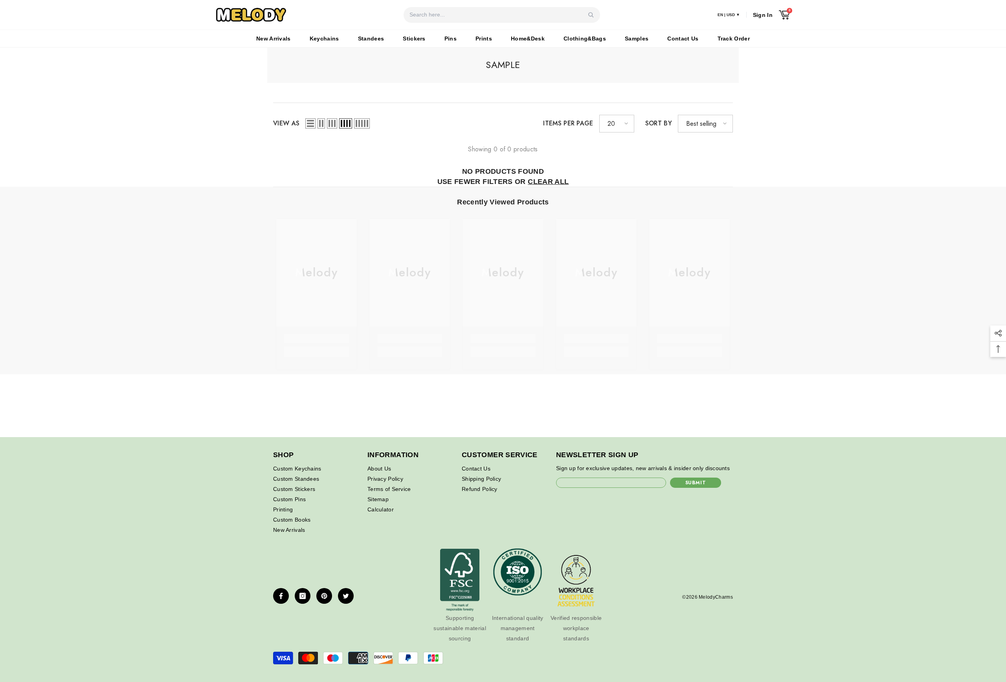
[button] (310, 123)
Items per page (568, 123)
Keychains (324, 38)
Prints (483, 38)
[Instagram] (302, 596)
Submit (695, 482)
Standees (371, 38)
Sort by (658, 123)
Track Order (734, 38)
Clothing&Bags (585, 38)
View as (286, 123)
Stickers (414, 38)
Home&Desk (528, 38)
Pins (450, 38)
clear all (548, 182)
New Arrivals (273, 38)
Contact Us (682, 38)
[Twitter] (346, 596)
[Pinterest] (324, 596)
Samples (636, 38)
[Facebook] (281, 596)
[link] (316, 338)
